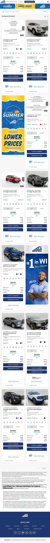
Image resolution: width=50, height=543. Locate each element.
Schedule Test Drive (13, 80)
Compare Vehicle (9, 91)
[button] (23, 28)
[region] (13, 69)
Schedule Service (30, 1)
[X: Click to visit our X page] (19, 532)
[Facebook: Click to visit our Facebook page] (15, 532)
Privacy (25, 539)
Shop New (8, 526)
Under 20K (25, 526)
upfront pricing (24, 498)
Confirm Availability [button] (13, 76)
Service (42, 526)
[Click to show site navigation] (48, 2)
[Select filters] (45, 16)
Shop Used (16, 526)
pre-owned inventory (8, 507)
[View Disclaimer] (22, 53)
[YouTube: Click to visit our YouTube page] (23, 532)
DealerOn (21, 539)
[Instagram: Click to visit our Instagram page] (30, 532)
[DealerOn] (7, 539)
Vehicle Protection (37, 528)
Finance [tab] (18, 57)
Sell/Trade (34, 526)
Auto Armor (26, 528)
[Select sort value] (47, 16)
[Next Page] (40, 468)
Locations (10, 528)
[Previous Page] (37, 468)
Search (45, 11)
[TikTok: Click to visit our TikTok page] (34, 532)
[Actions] (22, 40)
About (18, 528)
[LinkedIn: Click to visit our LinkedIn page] (27, 532)
